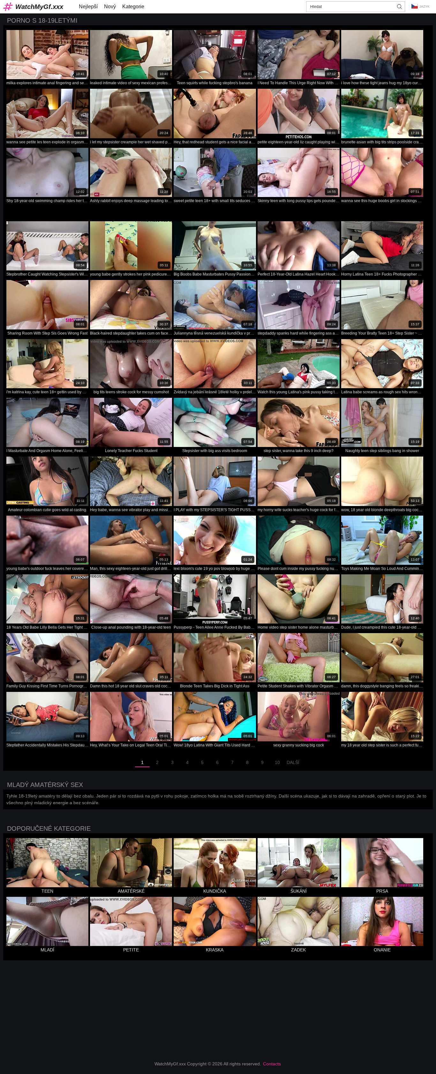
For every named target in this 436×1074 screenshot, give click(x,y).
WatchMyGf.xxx (39, 6)
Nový (110, 6)
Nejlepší (88, 6)
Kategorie (133, 6)
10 (277, 762)
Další (293, 762)
